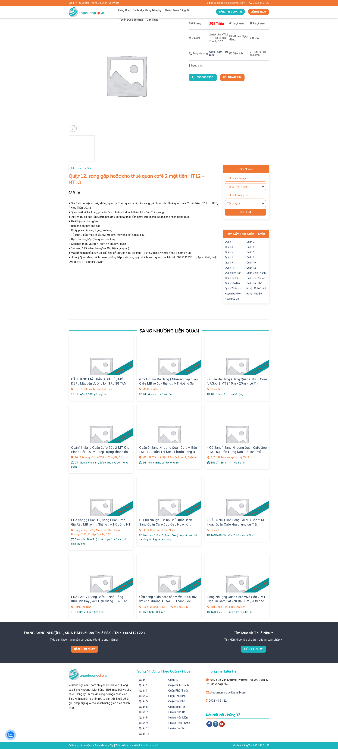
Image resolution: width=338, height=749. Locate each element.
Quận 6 (250, 252)
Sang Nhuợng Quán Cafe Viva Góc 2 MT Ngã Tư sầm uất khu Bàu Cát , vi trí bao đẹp (236, 601)
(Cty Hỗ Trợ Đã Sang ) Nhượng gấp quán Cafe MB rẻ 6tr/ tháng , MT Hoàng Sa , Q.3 (168, 383)
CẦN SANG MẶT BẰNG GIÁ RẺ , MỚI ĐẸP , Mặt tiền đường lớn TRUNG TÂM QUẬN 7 (99, 383)
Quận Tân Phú (254, 283)
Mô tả (74, 192)
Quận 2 (250, 241)
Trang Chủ (124, 10)
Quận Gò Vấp (232, 278)
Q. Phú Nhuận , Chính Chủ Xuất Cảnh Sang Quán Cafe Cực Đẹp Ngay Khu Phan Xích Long (165, 524)
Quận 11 (229, 267)
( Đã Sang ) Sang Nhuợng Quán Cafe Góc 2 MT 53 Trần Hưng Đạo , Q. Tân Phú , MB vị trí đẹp (237, 452)
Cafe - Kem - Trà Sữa (80, 168)
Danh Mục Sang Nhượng (147, 10)
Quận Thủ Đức (233, 288)
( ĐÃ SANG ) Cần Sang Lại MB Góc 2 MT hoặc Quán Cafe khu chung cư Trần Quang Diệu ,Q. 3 (236, 524)
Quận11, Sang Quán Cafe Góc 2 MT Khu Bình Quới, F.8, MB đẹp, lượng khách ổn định (100, 452)
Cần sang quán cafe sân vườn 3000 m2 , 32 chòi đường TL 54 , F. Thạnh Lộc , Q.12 (168, 601)
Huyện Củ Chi (232, 298)
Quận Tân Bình (233, 283)
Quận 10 (251, 262)
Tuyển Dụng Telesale (131, 19)
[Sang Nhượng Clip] (90, 12)
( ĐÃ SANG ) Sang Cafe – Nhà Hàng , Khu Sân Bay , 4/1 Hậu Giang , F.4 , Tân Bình (99, 601)
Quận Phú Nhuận (255, 278)
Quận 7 (229, 257)
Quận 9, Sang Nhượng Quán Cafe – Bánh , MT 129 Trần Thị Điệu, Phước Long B (169, 450)
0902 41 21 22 (218, 700)
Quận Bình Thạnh (256, 272)
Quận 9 (229, 262)
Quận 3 (229, 247)
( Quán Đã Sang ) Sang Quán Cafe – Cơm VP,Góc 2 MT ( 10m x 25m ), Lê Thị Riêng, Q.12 (237, 383)
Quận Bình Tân (233, 272)
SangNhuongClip (149, 745)
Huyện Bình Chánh (256, 288)
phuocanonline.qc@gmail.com (227, 692)
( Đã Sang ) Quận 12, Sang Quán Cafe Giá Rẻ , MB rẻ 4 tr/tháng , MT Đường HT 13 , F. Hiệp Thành (100, 524)
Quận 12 (251, 267)
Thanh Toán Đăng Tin (177, 10)
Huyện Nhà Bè (254, 293)
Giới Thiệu (152, 19)
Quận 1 (229, 241)
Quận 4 (250, 247)
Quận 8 (250, 257)
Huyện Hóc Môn (233, 293)
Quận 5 (229, 252)
